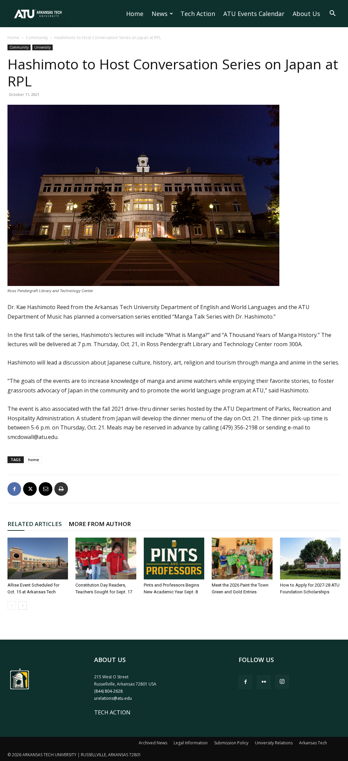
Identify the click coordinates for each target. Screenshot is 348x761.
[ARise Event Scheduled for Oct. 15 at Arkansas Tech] (37, 558)
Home (134, 14)
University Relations (274, 743)
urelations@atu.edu (113, 698)
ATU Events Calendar (253, 14)
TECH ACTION (112, 712)
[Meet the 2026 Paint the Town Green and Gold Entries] (242, 558)
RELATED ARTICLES (34, 524)
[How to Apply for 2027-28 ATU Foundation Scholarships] (310, 558)
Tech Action (197, 14)
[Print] (61, 489)
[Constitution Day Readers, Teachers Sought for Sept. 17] (105, 558)
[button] (332, 14)
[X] (30, 489)
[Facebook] (14, 489)
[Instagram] (282, 682)
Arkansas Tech (313, 743)
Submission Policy (231, 743)
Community (37, 37)
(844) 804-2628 (108, 691)
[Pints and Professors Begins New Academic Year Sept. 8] (174, 558)
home (33, 459)
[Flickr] (264, 682)
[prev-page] (11, 605)
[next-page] (22, 605)
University (42, 47)
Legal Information (191, 743)
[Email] (45, 489)
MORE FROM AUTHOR (100, 524)
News (160, 14)
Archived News (153, 743)
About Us (306, 14)
